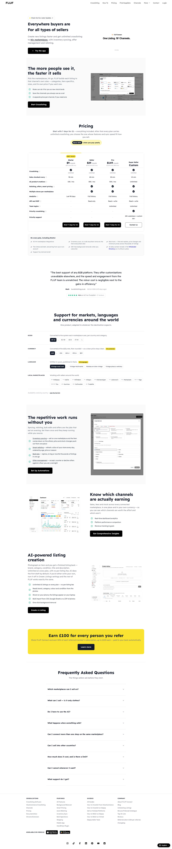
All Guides (90, 802)
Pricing (114, 3)
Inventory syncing (40, 438)
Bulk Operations (62, 817)
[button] (149, 2)
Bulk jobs (36, 454)
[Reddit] (104, 843)
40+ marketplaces (39, 39)
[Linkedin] (86, 843)
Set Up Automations (40, 470)
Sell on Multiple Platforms (96, 811)
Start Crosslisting (38, 104)
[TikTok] (74, 843)
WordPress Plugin (63, 826)
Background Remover (64, 805)
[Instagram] (67, 843)
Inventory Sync (62, 814)
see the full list (55, 393)
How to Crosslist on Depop (96, 808)
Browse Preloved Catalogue (127, 811)
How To (105, 3)
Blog (119, 805)
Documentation (31, 814)
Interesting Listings (124, 808)
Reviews (120, 817)
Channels (137, 3)
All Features (61, 802)
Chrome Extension (32, 817)
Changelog (121, 823)
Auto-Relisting (62, 811)
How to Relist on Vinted (95, 817)
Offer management (40, 460)
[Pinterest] (92, 843)
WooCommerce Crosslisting (35, 805)
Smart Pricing (61, 808)
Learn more (86, 647)
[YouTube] (98, 843)
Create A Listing (38, 610)
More (146, 3)
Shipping (60, 820)
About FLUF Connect (125, 802)
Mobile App (60, 823)
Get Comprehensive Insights (106, 533)
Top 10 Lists (122, 814)
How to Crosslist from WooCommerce (100, 805)
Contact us (134, 225)
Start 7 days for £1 (71, 225)
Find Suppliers (125, 3)
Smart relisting (38, 447)
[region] (86, 192)
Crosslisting (94, 3)
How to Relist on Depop (95, 814)
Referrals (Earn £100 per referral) (129, 820)
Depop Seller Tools (93, 820)
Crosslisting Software (33, 802)
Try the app (40, 51)
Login (164, 3)
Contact (156, 3)
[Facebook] (80, 843)
